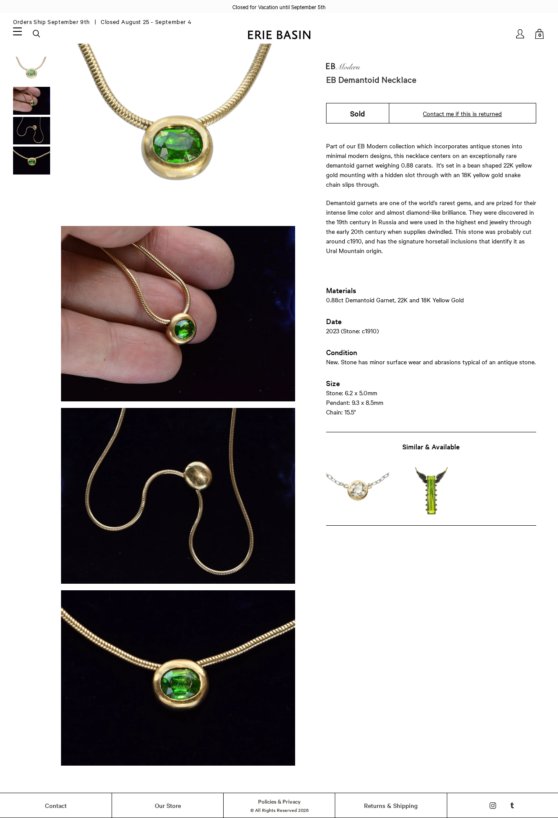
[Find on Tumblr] (512, 805)
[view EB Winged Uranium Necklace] (431, 491)
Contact (56, 805)
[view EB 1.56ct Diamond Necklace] (357, 491)
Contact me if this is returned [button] (462, 113)
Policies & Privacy (279, 800)
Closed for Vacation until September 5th (279, 6)
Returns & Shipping (391, 805)
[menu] (17, 31)
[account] (520, 33)
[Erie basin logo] (279, 33)
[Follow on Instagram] (493, 805)
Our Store (168, 805)
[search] (37, 34)
